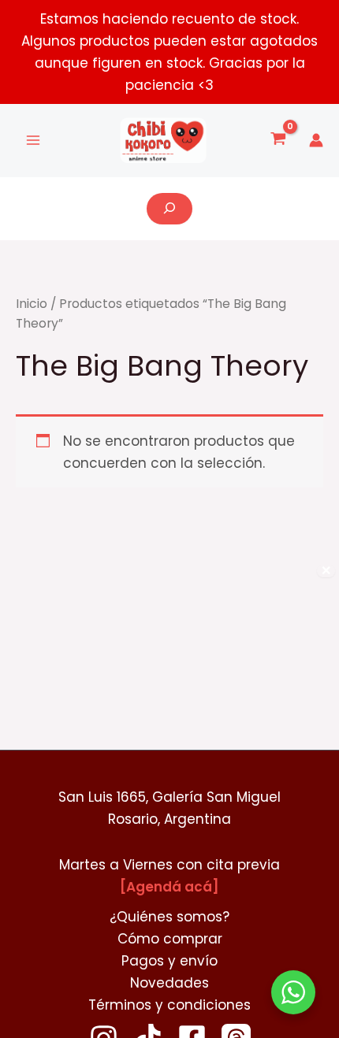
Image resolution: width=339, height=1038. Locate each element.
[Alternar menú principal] (33, 141)
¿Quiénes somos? (169, 916)
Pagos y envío (169, 960)
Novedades (169, 982)
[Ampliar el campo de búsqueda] (169, 208)
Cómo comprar (169, 938)
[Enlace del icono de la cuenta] (316, 140)
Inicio (31, 303)
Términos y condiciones (169, 1004)
